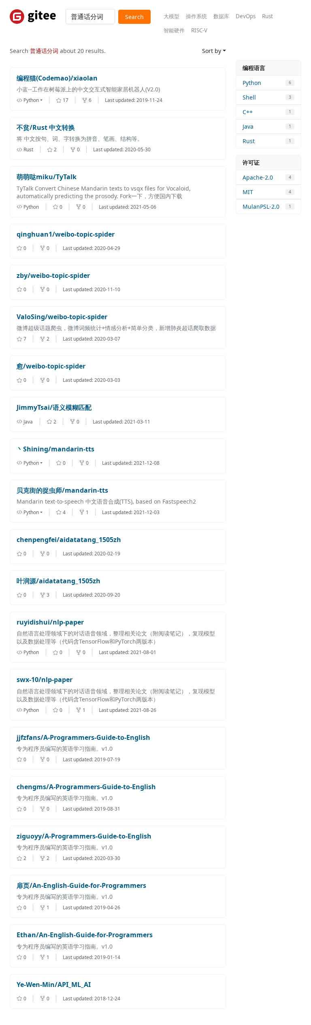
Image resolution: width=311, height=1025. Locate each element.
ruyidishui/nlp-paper (50, 622)
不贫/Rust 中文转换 (46, 127)
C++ (248, 112)
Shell (249, 97)
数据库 (221, 16)
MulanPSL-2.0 (261, 206)
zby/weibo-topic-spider (53, 276)
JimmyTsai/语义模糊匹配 (54, 407)
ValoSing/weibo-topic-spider (62, 317)
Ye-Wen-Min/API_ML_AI (54, 985)
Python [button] (31, 100)
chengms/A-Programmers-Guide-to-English (86, 787)
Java (248, 126)
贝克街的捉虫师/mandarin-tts (62, 490)
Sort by (211, 51)
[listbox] (36, 100)
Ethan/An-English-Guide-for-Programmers (85, 935)
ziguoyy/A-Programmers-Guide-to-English (84, 836)
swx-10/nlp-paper (44, 680)
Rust (267, 16)
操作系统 (196, 16)
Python (252, 83)
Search (134, 17)
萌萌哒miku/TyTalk (47, 177)
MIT (248, 192)
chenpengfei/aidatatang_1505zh (69, 540)
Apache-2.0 (258, 177)
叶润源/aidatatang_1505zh (58, 581)
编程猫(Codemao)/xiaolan (57, 78)
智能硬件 (174, 30)
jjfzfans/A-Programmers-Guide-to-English (83, 737)
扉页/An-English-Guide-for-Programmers (81, 885)
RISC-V (199, 30)
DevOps (246, 16)
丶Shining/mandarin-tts (55, 449)
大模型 (171, 16)
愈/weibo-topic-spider (51, 366)
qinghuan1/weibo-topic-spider (66, 234)
